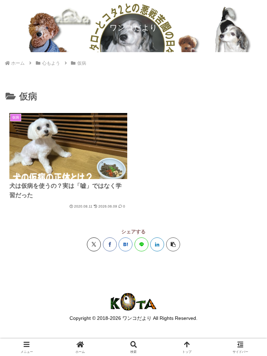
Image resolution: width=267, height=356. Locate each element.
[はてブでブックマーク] (125, 244)
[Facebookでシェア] (110, 244)
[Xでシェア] (94, 244)
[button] (173, 244)
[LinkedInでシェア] (157, 244)
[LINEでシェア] (141, 244)
